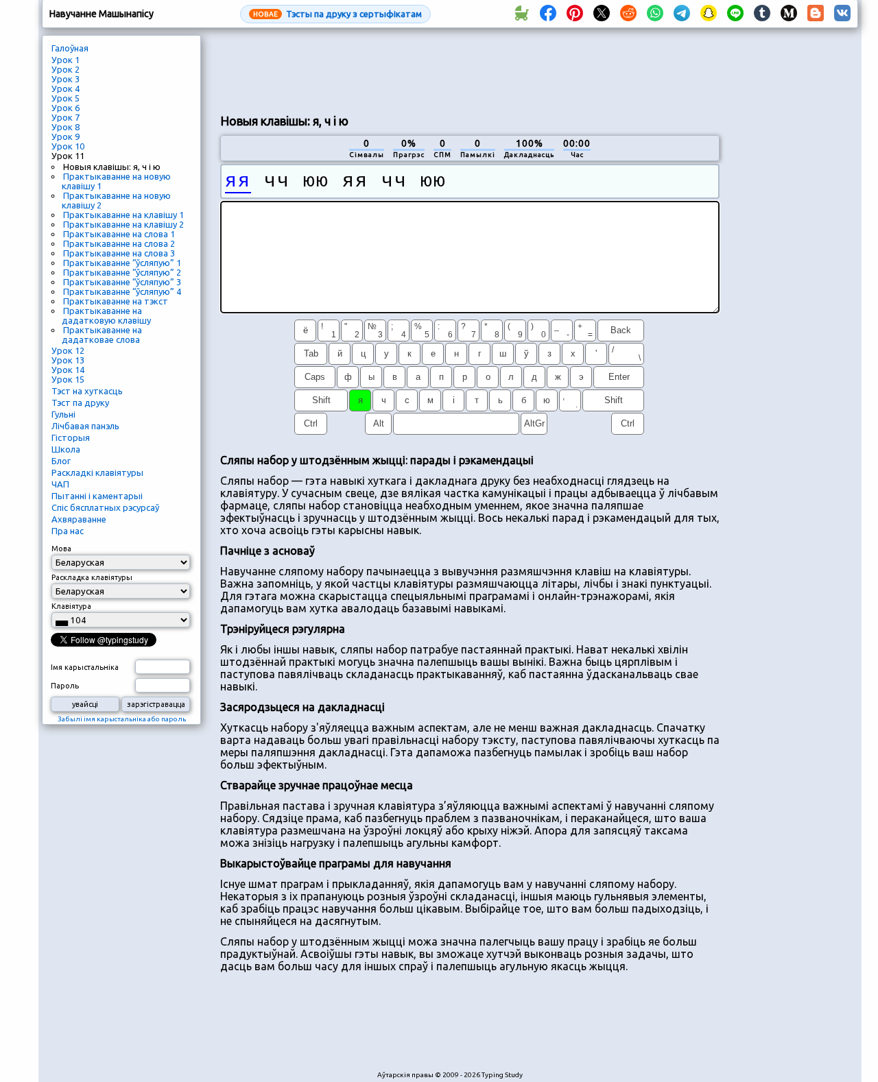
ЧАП (60, 484)
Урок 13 (67, 360)
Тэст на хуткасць (87, 391)
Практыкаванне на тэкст (115, 301)
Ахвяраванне (78, 519)
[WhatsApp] (655, 14)
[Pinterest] (575, 14)
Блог (61, 461)
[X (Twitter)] (601, 14)
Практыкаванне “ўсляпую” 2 (122, 272)
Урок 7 (65, 117)
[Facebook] (548, 14)
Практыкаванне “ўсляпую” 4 (122, 291)
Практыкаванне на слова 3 (119, 253)
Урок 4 (65, 88)
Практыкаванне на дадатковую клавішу (106, 315)
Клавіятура (71, 606)
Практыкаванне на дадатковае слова (102, 334)
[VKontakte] (842, 14)
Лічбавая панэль (85, 426)
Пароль (65, 686)
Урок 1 (65, 59)
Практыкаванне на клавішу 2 (123, 224)
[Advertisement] (470, 69)
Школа (65, 449)
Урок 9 (65, 136)
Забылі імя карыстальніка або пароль (122, 719)
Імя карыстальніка (85, 667)
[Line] (735, 14)
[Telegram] (682, 14)
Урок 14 (67, 369)
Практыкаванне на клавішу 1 (123, 214)
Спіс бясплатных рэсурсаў (105, 507)
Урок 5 (65, 98)
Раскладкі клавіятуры (97, 472)
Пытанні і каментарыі (97, 496)
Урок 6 (65, 107)
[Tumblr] (762, 14)
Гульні (63, 414)
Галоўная (69, 48)
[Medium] (789, 14)
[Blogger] (815, 14)
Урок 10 (67, 146)
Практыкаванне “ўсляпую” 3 (122, 282)
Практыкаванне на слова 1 (119, 234)
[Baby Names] (521, 14)
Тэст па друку (80, 402)
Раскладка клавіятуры (91, 577)
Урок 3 (65, 79)
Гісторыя (70, 437)
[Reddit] (628, 14)
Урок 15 (67, 379)
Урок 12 (67, 350)
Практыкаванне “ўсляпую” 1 (122, 262)
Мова (61, 548)
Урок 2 (65, 69)
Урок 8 (65, 127)
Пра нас (67, 531)
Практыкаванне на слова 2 (119, 243)
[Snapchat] (708, 14)
